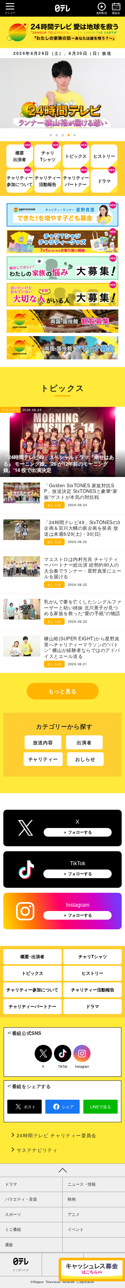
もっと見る (62, 691)
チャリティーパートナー (32, 1006)
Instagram (82, 1065)
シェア (68, 1106)
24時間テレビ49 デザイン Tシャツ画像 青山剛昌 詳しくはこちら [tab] (56, 135)
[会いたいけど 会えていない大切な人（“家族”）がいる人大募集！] (62, 294)
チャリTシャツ (92, 956)
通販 (9, 1244)
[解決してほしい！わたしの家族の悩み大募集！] (62, 268)
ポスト (30, 1106)
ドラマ (92, 1006)
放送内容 (43, 742)
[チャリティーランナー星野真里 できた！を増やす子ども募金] (62, 215)
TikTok (62, 1065)
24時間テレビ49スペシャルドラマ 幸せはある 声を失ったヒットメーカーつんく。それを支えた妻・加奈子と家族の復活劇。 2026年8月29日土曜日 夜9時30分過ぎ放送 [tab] (62, 135)
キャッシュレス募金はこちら (91, 1269)
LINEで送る (100, 1106)
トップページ (21, 1270)
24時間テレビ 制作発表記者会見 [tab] (50, 135)
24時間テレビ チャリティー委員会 (57, 1135)
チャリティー (43, 759)
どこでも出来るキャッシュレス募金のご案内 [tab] (74, 135)
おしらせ (85, 759)
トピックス (32, 973)
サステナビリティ (37, 1150)
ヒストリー (92, 973)
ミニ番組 (13, 1229)
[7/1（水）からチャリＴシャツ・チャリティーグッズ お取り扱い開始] (62, 241)
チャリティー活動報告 (92, 989)
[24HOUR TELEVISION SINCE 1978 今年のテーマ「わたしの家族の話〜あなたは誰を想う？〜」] (62, 32)
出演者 (84, 742)
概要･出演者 (32, 956)
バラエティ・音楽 (21, 1199)
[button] (62, 93)
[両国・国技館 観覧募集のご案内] (62, 321)
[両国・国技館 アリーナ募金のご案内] (62, 347)
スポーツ (13, 1214)
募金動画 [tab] (68, 135)
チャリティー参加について (32, 989)
